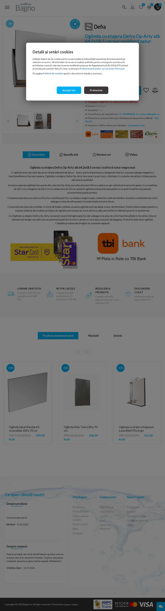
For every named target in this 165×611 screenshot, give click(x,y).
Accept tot (69, 90)
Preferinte (96, 90)
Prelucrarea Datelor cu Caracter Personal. (102, 68)
